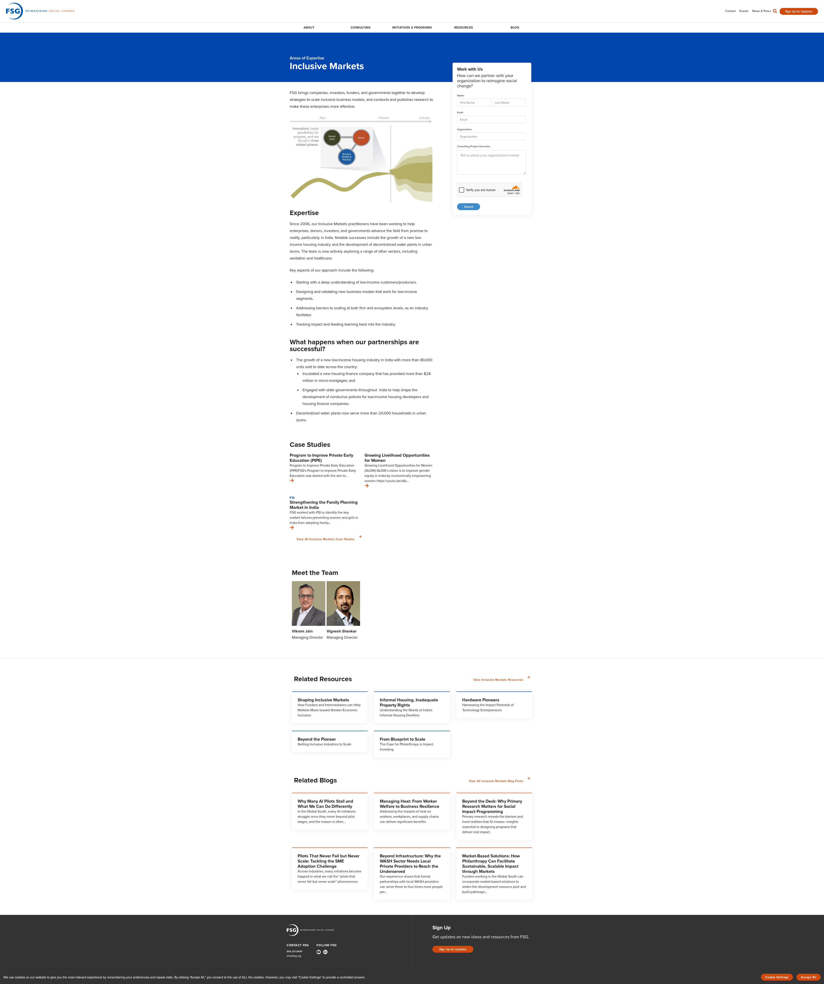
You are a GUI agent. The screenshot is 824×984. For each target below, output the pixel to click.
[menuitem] (730, 11)
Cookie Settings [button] (777, 977)
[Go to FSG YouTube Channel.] (319, 952)
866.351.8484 (294, 951)
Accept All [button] (808, 977)
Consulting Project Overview (473, 146)
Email (460, 112)
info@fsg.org (294, 956)
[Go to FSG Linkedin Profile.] (325, 952)
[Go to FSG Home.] (40, 11)
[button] (775, 12)
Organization (464, 129)
